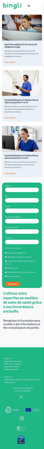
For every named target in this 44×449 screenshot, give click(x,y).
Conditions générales (23, 391)
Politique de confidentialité (22, 388)
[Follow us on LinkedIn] (21, 396)
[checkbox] (22, 264)
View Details (10, 62)
